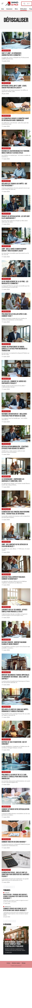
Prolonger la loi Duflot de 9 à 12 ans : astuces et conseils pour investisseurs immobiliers (15, 777)
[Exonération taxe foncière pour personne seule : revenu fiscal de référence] (16, 498)
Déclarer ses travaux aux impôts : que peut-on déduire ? (14, 184)
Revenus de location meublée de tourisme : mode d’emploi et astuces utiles (16, 152)
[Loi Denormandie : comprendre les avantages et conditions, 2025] (16, 466)
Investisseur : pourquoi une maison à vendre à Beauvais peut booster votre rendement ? (15, 896)
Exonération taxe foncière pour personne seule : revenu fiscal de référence (15, 513)
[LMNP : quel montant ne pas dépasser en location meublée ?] (16, 531)
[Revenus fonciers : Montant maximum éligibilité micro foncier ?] (16, 629)
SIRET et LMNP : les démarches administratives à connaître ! (11, 54)
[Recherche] (24, 3)
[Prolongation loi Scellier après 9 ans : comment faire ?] (16, 301)
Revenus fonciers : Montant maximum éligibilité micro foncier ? (14, 643)
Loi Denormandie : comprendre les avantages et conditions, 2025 (13, 480)
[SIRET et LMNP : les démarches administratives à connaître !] (16, 40)
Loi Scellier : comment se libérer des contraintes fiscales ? (14, 382)
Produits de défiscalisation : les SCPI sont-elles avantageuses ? (16, 217)
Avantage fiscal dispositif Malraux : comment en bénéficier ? (14, 578)
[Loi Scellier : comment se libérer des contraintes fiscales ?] (16, 368)
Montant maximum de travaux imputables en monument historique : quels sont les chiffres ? (15, 677)
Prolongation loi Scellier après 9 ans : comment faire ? (14, 315)
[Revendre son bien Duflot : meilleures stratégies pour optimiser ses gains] (16, 401)
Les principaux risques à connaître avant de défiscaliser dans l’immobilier (15, 119)
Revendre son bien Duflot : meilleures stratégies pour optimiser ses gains (14, 415)
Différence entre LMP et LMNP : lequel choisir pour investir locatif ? (14, 87)
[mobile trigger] (3, 3)
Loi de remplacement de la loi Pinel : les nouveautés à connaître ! (15, 282)
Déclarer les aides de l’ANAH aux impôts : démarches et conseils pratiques (15, 710)
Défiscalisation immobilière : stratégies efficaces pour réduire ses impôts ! (15, 447)
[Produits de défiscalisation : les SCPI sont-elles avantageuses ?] (16, 203)
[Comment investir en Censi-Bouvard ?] (16, 829)
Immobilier (8, 906)
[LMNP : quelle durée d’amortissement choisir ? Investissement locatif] (16, 236)
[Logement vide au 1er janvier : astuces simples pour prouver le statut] (16, 596)
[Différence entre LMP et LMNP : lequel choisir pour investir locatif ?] (16, 72)
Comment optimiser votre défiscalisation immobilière (15, 810)
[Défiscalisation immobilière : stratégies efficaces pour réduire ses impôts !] (16, 433)
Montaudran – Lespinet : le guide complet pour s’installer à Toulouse (16, 944)
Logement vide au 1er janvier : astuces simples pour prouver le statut (14, 611)
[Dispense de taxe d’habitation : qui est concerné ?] (16, 729)
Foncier (7, 892)
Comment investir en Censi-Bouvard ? (14, 842)
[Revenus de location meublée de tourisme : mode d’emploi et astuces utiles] (16, 138)
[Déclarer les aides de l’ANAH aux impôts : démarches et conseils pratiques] (16, 696)
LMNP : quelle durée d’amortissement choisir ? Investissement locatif (14, 250)
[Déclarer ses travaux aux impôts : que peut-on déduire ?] (16, 170)
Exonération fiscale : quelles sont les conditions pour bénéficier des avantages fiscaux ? (15, 874)
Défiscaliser (6, 50)
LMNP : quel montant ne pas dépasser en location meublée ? (15, 545)
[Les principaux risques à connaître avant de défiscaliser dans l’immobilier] (16, 105)
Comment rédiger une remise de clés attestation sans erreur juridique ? (15, 909)
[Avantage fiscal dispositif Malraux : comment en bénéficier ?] (16, 564)
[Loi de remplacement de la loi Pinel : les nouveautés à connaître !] (16, 268)
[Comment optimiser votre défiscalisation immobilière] (16, 796)
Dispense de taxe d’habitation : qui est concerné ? (14, 743)
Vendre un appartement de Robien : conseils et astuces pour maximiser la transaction (14, 349)
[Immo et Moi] (11, 3)
